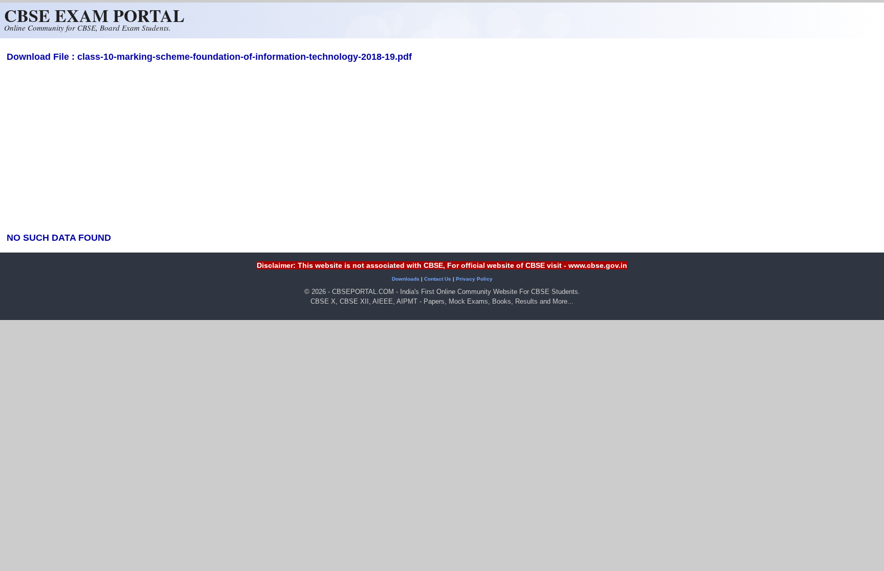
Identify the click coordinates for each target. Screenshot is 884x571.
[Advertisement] (442, 151)
